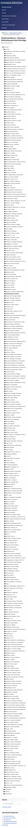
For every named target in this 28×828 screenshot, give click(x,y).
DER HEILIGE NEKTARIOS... (10, 821)
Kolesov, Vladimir (10, 415)
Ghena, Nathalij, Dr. (11, 280)
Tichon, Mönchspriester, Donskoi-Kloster (16, 718)
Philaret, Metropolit (11, 577)
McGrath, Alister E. (10, 484)
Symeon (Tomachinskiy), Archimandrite (16, 703)
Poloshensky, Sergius (11, 596)
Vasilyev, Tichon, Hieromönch (13, 742)
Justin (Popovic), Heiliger (12, 380)
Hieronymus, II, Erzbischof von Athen (15, 322)
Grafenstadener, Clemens (12, 293)
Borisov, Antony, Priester (12, 177)
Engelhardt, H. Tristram (12, 244)
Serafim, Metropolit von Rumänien (14, 642)
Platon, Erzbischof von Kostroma (14, 588)
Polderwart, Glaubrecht (12, 592)
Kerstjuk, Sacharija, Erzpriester (13, 393)
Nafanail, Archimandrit (11, 508)
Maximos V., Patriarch (11, 480)
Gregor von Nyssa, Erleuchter (13, 300)
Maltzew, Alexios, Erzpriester (13, 471)
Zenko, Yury (9, 783)
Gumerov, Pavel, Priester (12, 304)
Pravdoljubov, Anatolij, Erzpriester (14, 603)
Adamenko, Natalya (11, 55)
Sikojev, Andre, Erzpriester (12, 661)
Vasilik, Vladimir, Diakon (12, 739)
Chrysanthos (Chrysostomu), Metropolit (16, 194)
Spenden (4, 28)
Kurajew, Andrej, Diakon (12, 432)
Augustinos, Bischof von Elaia (13, 120)
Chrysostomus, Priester (12, 198)
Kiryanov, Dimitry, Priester (12, 402)
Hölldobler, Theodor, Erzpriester (14, 328)
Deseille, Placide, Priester (12, 216)
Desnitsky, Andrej (10, 218)
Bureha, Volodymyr (11, 187)
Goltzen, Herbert (10, 287)
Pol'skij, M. (8, 590)
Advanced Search (6, 807)
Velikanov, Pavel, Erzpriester (13, 744)
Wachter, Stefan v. (10, 759)
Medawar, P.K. (9, 486)
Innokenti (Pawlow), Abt (12, 339)
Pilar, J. (7, 583)
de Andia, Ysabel (10, 209)
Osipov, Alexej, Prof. (11, 547)
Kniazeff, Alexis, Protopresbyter (14, 408)
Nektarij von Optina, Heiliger (13, 514)
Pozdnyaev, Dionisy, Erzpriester (14, 601)
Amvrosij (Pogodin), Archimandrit (14, 81)
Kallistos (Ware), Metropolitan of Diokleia (16, 382)
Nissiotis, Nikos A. (10, 536)
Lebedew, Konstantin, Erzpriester (14, 441)
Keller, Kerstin (9, 391)
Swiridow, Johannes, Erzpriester (14, 700)
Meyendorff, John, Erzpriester (13, 493)
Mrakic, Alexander (10, 501)
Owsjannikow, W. (10, 551)
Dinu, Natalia (9, 229)
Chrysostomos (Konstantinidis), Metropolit (17, 196)
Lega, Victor (9, 443)
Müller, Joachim (10, 503)
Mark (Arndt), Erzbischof (12, 475)
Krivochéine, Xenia (10, 428)
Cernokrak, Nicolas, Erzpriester (14, 192)
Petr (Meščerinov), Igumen (12, 571)
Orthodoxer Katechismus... (10, 823)
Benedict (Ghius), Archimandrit (14, 151)
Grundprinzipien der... (9, 816)
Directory (6, 47)
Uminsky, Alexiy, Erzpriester (13, 733)
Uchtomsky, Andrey (11, 731)
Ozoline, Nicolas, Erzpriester (13, 553)
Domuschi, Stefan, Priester (12, 233)
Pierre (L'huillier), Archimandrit (13, 581)
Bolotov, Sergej (10, 166)
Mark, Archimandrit (11, 477)
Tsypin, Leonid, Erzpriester (13, 726)
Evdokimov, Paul (10, 250)
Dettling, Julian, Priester (12, 220)
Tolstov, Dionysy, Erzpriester (13, 720)
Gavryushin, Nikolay (11, 274)
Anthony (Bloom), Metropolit (13, 96)
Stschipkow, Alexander (12, 692)
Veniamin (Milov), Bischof (12, 746)
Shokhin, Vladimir (10, 659)
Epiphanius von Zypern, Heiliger (14, 246)
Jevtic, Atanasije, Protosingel (13, 358)
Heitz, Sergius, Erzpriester (12, 317)
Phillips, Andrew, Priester (12, 579)
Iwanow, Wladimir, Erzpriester (13, 356)
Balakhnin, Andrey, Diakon (12, 133)
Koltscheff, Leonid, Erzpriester (13, 417)
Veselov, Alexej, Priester (12, 748)
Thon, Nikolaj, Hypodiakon (12, 716)
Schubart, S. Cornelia (11, 631)
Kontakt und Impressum (8, 25)
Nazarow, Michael (10, 512)
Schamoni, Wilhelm (10, 625)
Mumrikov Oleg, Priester (12, 506)
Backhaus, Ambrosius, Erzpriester (14, 129)
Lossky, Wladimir (10, 462)
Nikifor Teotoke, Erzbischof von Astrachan (17, 519)
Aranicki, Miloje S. (10, 107)
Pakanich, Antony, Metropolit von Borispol (16, 558)
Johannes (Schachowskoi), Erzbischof (15, 367)
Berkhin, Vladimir (10, 157)
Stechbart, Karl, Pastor (11, 685)
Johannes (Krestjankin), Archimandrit (15, 361)
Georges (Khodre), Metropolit (13, 276)
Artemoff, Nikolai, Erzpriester (13, 114)
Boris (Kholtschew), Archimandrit (14, 174)
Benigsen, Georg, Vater (12, 155)
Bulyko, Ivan (9, 185)
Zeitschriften (5, 19)
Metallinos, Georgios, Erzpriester (14, 490)
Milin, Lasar (9, 495)
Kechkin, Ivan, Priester (11, 389)
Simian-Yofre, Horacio (11, 664)
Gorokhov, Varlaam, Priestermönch (15, 291)
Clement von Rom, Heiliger (13, 203)
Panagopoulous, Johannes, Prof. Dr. (15, 560)
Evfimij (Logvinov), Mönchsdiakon (14, 252)
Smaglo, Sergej (10, 666)
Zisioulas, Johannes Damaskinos (14, 785)
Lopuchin (8, 456)
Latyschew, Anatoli (10, 438)
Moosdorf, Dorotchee (11, 499)
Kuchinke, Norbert (10, 430)
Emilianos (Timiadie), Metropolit (14, 241)
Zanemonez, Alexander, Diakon (14, 778)
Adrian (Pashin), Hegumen (12, 58)
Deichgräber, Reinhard (11, 211)
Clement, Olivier (10, 205)
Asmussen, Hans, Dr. (11, 118)
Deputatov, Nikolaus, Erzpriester (14, 213)
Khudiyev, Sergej (10, 400)
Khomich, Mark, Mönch (12, 397)
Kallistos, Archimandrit (11, 384)
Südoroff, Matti (10, 694)
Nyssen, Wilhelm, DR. (11, 542)
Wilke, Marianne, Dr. (11, 770)
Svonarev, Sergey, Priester (12, 698)
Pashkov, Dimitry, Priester (12, 566)
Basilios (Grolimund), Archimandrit (14, 138)
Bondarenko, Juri (10, 170)
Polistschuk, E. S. (10, 594)
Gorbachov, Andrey (11, 289)
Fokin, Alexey (9, 265)
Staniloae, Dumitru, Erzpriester (14, 681)
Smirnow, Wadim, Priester (12, 668)
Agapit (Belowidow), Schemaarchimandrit (16, 60)
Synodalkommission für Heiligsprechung (16, 707)
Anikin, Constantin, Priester (13, 92)
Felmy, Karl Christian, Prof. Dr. (13, 257)
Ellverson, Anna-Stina (11, 239)
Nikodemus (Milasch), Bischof (13, 523)
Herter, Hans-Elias (10, 319)
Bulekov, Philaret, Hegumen (13, 181)
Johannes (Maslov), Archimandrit (14, 363)
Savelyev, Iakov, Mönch (12, 622)
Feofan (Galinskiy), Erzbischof (13, 259)
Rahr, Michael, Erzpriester (12, 612)
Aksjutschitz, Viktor (11, 64)
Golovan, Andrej (10, 285)
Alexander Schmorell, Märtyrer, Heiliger (16, 66)
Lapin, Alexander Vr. (11, 436)
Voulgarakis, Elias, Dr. (11, 757)
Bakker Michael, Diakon (12, 131)
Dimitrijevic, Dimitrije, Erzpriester (14, 226)
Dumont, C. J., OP (10, 235)
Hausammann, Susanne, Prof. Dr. (14, 311)
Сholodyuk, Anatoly (11, 787)
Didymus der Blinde (11, 222)
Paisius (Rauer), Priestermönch (13, 555)
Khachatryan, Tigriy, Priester (13, 395)
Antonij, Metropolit (10, 101)
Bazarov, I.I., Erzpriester (12, 142)
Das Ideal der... (7, 819)
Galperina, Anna (10, 272)
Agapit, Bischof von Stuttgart (13, 62)
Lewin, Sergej (9, 449)
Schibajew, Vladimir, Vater (12, 627)
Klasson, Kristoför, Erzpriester (13, 404)
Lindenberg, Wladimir (11, 454)
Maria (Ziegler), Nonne (11, 473)
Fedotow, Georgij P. (11, 254)
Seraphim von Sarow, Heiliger (13, 648)
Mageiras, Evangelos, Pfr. (12, 467)
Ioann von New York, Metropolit (14, 343)
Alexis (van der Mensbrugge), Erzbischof (16, 73)
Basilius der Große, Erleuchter (13, 140)
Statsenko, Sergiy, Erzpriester (13, 683)
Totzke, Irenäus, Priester (12, 722)
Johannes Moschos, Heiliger (13, 374)
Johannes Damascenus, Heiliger (14, 369)
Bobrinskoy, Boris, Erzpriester (13, 164)
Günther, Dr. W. (9, 306)
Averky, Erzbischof (10, 125)
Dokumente (8, 789)
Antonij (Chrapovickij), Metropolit (14, 99)
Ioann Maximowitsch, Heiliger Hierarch (16, 341)
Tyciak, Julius (9, 729)
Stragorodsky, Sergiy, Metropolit (14, 690)
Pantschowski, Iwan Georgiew (13, 562)
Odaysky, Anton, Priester (12, 545)
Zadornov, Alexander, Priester (13, 776)
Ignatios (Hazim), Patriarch (13, 330)
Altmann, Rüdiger (10, 77)
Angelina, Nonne (10, 88)
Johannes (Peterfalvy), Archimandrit (15, 365)
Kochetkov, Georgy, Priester (13, 412)
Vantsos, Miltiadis (10, 735)
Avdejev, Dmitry (10, 122)
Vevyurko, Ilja (9, 750)
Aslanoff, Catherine (11, 116)
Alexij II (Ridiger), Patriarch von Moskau (16, 70)
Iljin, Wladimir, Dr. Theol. (12, 337)
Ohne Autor (9, 53)
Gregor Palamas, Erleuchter (13, 298)
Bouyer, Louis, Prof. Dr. (11, 179)
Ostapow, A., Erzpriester (12, 549)
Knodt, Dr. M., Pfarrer (11, 410)
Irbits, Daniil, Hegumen (11, 348)
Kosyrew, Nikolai (10, 421)
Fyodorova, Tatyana (11, 267)
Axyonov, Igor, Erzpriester (12, 127)
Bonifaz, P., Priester (11, 172)
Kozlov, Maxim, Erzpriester (13, 425)
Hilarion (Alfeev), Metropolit (13, 324)
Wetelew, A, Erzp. (10, 767)
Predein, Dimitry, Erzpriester (13, 605)
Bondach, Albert (10, 168)
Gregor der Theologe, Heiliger (13, 296)
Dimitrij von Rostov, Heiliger (13, 224)
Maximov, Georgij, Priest (12, 482)
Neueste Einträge (6, 7)
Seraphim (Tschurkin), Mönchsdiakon (15, 646)
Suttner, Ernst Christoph (12, 696)
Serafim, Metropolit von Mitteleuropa (15, 640)
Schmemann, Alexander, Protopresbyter (16, 629)
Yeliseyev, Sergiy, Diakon (12, 774)
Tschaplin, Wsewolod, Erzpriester (14, 724)
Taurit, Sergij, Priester (11, 711)
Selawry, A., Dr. (10, 638)
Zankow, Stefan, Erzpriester (13, 780)
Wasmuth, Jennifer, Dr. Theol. (13, 761)
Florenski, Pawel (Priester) (12, 263)
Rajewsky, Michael (10, 614)
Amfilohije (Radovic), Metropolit (14, 79)
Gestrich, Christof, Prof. (12, 278)
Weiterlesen (5, 825)
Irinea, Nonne (9, 350)
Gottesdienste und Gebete (9, 16)
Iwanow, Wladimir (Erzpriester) (14, 354)
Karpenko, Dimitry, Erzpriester (13, 387)
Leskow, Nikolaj (10, 447)
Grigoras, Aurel (10, 302)
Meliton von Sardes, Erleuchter (14, 488)
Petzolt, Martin (9, 575)
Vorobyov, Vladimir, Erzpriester (14, 754)
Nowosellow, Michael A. (12, 540)
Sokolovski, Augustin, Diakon (13, 672)
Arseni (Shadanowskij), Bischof (14, 109)
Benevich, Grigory (10, 153)
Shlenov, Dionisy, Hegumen (13, 657)
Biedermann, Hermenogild (12, 159)
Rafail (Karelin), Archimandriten (14, 607)
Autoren (4, 10)
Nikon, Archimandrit (11, 532)
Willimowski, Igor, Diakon (12, 772)
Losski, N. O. (9, 460)
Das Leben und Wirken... (10, 818)
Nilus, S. (8, 534)
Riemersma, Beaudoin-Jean (13, 616)
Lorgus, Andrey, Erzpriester (13, 458)
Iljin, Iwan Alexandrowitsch (12, 335)
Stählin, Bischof (10, 679)
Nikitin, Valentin (10, 521)
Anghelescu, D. (9, 90)
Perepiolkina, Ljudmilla (11, 568)
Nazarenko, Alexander (11, 510)
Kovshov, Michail (10, 423)
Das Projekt (5, 22)
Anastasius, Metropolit (11, 83)
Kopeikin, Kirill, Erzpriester (12, 419)
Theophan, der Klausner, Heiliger (14, 713)
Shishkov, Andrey (10, 655)
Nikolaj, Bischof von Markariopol (14, 525)
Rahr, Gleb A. (9, 609)
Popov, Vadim (9, 599)
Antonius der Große (11, 103)
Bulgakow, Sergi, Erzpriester (13, 183)
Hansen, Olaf (9, 309)
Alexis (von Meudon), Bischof (13, 75)
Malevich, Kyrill (9, 469)
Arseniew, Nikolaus (10, 112)
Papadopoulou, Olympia (12, 564)
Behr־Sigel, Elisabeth (11, 148)
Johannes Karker (10, 371)
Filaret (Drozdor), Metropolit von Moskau (16, 261)
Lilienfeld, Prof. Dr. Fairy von (13, 451)
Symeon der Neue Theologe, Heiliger (15, 705)
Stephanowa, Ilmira (11, 687)
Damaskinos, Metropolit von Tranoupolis (16, 207)
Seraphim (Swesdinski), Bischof (14, 644)
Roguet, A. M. (9, 618)
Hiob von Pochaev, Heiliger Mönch (15, 326)
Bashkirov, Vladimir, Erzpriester (14, 135)
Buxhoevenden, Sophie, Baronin (14, 190)
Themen (4, 13)
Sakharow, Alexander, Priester (13, 620)
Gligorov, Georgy (10, 283)
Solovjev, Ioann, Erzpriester (13, 674)
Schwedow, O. (9, 633)
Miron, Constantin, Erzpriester (13, 497)
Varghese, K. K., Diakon (12, 737)
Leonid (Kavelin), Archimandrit (13, 445)
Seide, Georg (9, 635)
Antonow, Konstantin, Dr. (12, 105)
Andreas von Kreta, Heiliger (13, 86)
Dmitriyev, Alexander (11, 231)
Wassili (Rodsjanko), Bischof (13, 763)
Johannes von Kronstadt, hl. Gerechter (16, 376)
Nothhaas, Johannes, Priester (13, 538)
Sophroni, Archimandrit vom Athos (15, 677)
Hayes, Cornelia (10, 313)
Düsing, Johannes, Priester (12, 237)
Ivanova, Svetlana (10, 352)
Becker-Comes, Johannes (12, 144)
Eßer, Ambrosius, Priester (12, 248)
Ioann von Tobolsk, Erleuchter (13, 345)
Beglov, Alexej (9, 146)
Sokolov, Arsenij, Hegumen (13, 670)
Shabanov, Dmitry (10, 653)
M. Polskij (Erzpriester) (12, 464)
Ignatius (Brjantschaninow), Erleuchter (15, 332)
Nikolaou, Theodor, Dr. (11, 527)
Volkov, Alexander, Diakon (12, 752)
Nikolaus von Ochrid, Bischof (13, 529)
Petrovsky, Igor (10, 573)
